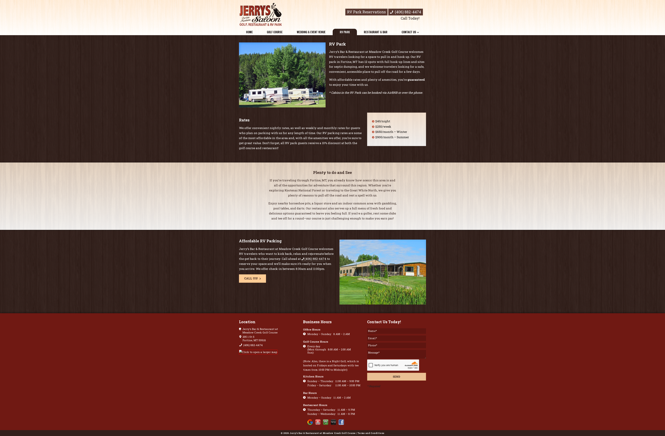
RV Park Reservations (366, 12)
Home (249, 32)
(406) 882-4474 (407, 12)
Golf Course (275, 32)
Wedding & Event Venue (311, 32)
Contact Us (409, 32)
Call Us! (251, 278)
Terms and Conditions (370, 433)
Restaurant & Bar (375, 32)
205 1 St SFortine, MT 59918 (254, 338)
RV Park (345, 32)
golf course (247, 148)
